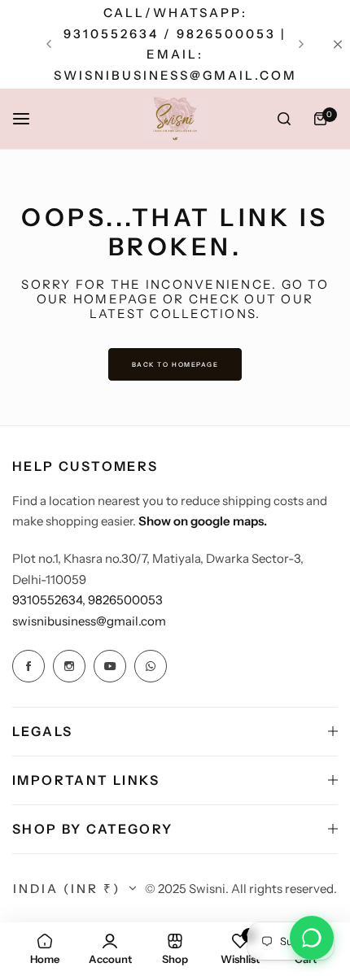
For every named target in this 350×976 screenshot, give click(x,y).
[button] (49, 44)
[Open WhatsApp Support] (312, 938)
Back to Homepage (175, 364)
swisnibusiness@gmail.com (89, 621)
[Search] (284, 119)
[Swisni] (175, 119)
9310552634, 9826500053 (87, 600)
